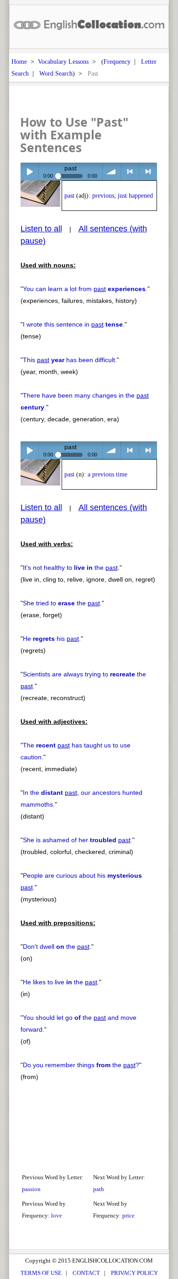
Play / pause (29, 171)
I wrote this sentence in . (74, 324)
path (98, 1189)
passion (31, 1189)
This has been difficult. (70, 359)
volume (111, 171)
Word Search (56, 73)
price (128, 1215)
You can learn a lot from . (85, 288)
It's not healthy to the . (71, 567)
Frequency (117, 61)
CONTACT (86, 1272)
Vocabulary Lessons (63, 61)
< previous (130, 171)
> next (148, 171)
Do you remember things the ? (81, 1065)
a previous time (107, 474)
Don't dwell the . (57, 946)
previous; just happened (122, 195)
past (69, 195)
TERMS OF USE (41, 1272)
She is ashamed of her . (77, 840)
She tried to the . (62, 603)
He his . (52, 638)
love (56, 1215)
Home (19, 61)
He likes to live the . (61, 982)
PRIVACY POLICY (134, 1272)
